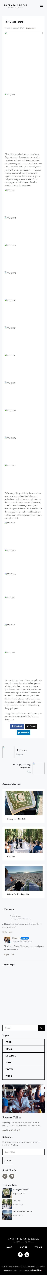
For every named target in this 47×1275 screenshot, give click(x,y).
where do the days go (22, 1212)
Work (9, 1076)
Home (9, 1049)
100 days (16, 1201)
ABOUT (23, 1247)
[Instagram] (4, 1176)
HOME (9, 1247)
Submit (8, 1160)
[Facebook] (11, 1176)
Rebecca (16, 938)
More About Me (11, 1130)
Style (8, 1062)
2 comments (30, 28)
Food (9, 1042)
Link (10, 932)
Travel (9, 1069)
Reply (4, 932)
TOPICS (38, 1247)
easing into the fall (21, 1190)
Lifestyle (11, 1055)
